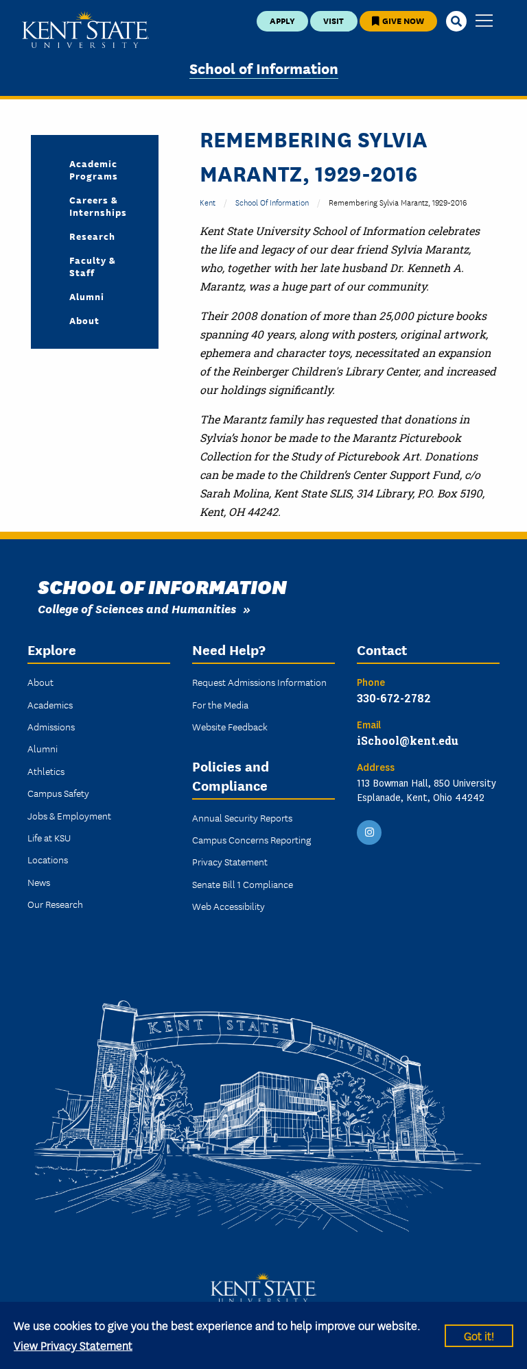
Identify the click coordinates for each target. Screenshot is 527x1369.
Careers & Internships (98, 205)
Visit (333, 20)
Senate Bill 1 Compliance (242, 883)
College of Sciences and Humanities (137, 608)
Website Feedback (230, 726)
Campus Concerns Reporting (251, 839)
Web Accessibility (228, 905)
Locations (47, 859)
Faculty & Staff (92, 266)
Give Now (402, 20)
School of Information (263, 67)
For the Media (220, 704)
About (84, 320)
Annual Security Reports (242, 817)
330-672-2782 (394, 698)
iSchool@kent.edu (407, 740)
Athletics (46, 770)
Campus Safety (58, 792)
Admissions (51, 726)
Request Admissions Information (259, 681)
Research (92, 236)
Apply (282, 20)
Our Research (55, 903)
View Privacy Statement (73, 1344)
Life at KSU (49, 837)
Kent (207, 201)
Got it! (479, 1335)
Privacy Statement (230, 861)
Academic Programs (93, 169)
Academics (50, 704)
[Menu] (484, 21)
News (38, 881)
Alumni (86, 296)
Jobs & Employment (69, 815)
